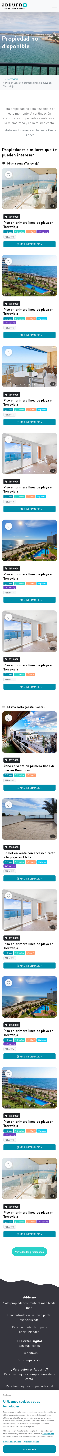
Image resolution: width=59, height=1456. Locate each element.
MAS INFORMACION (31, 244)
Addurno (29, 1297)
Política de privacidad (12, 1441)
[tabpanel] (29, 188)
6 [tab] (39, 206)
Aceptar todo (29, 1449)
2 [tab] (20, 206)
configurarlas (48, 1433)
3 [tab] (24, 206)
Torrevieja (12, 78)
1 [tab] (15, 206)
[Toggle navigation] (54, 6)
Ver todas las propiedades (29, 1251)
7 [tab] (43, 206)
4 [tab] (29, 206)
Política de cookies (31, 1441)
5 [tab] (34, 206)
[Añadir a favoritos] (8, 174)
